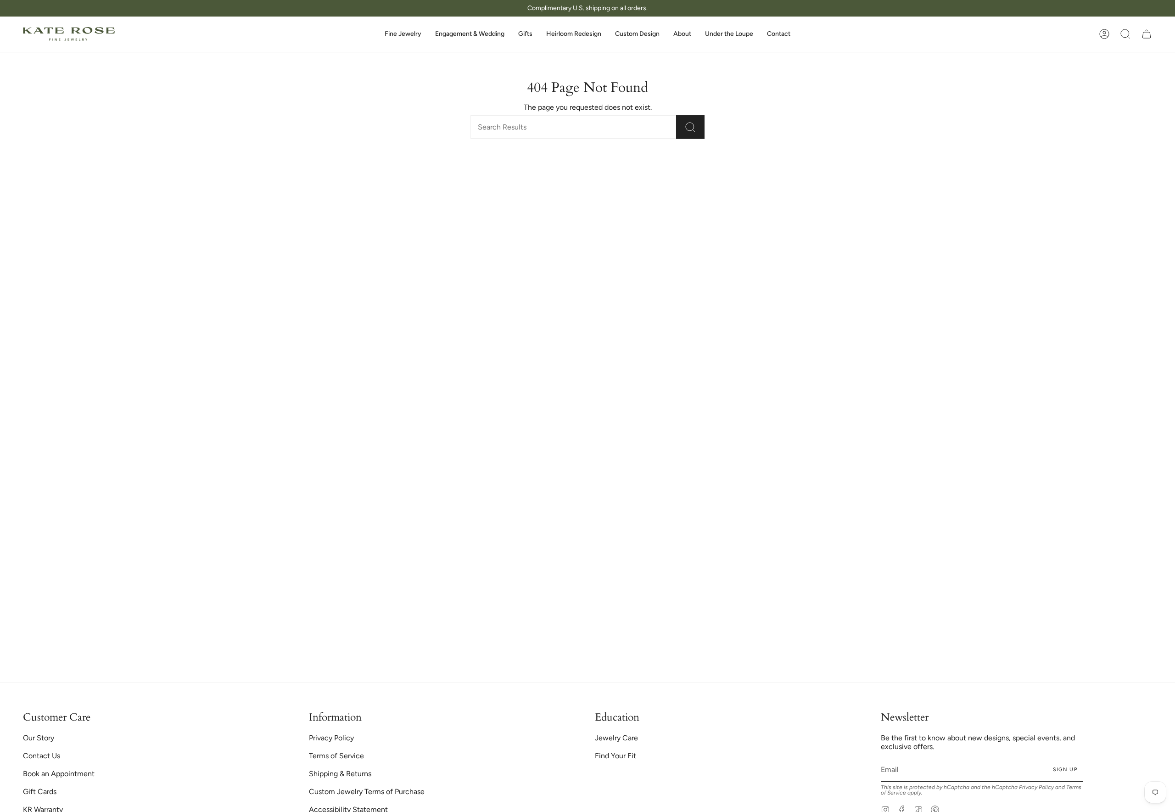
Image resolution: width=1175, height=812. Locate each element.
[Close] (803, 354)
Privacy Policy (642, 440)
